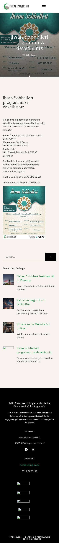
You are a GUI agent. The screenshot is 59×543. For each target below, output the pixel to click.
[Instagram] (32, 449)
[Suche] (50, 257)
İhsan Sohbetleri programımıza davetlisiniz (34, 350)
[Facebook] (26, 449)
